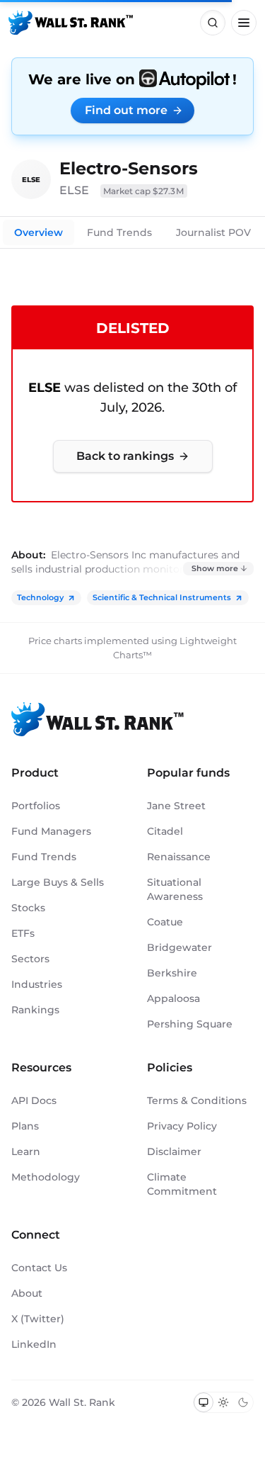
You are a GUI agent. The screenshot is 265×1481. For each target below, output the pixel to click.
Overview (38, 232)
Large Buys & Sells (57, 882)
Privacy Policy (182, 1126)
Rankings (35, 1009)
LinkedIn (34, 1344)
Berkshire (172, 973)
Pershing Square (189, 1024)
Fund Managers (51, 831)
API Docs (34, 1100)
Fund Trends (119, 232)
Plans (25, 1126)
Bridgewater (179, 947)
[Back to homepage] (70, 23)
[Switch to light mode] (223, 1402)
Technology (40, 597)
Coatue (165, 922)
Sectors (30, 958)
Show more (215, 568)
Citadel (165, 831)
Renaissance (179, 856)
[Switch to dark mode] (243, 1402)
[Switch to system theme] (203, 1402)
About (26, 1293)
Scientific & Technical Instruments (162, 597)
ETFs (23, 933)
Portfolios (35, 805)
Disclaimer (174, 1151)
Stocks (28, 907)
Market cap (143, 191)
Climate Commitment (182, 1184)
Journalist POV (213, 232)
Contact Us (39, 1267)
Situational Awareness (175, 889)
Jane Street (176, 805)
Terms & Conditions (197, 1100)
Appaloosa (173, 998)
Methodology (45, 1177)
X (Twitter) (37, 1318)
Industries (36, 984)
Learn (25, 1151)
